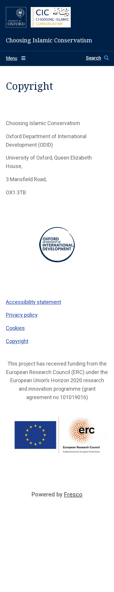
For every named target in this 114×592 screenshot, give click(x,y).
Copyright (17, 341)
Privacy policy (22, 315)
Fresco (73, 494)
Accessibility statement (33, 302)
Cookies (15, 328)
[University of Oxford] (16, 17)
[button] (97, 58)
